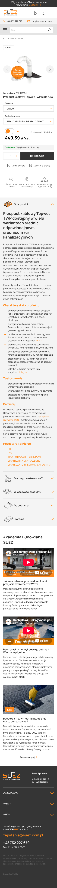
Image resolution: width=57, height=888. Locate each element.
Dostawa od (40, 132)
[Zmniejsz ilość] (6, 156)
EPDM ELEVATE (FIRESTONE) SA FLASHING (29, 464)
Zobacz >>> (35, 4)
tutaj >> (39, 340)
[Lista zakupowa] (36, 13)
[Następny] (50, 69)
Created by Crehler (10, 874)
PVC (10, 452)
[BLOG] (28, 699)
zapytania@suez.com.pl (43, 21)
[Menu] (5, 30)
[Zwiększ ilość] (16, 156)
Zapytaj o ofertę (41, 165)
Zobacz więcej (27, 756)
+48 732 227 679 (14, 21)
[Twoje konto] (44, 13)
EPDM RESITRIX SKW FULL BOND (24, 460)
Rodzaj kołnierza (12, 116)
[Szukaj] (50, 30)
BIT (9, 448)
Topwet (9, 47)
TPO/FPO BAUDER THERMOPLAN (24, 456)
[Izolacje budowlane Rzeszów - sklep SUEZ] (10, 12)
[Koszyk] (51, 13)
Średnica (9, 103)
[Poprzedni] (7, 69)
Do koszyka (37, 155)
